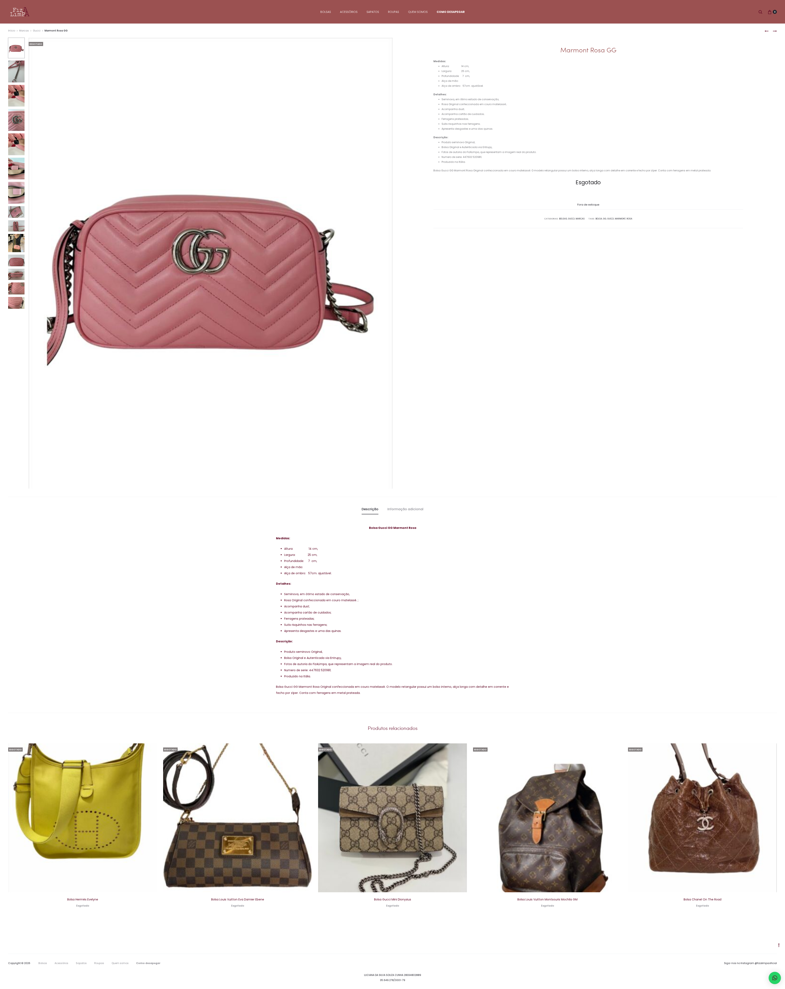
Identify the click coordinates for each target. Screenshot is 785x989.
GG (604, 218)
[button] (775, 978)
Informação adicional (405, 509)
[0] (770, 12)
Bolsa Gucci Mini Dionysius (392, 899)
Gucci (36, 30)
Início (11, 30)
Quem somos (418, 12)
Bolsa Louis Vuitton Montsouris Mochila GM (547, 899)
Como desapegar (451, 12)
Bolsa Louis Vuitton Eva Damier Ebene (237, 899)
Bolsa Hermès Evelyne (82, 899)
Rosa (629, 218)
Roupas (393, 12)
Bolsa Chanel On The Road (702, 899)
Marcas (24, 30)
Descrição (370, 509)
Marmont (620, 218)
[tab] (370, 509)
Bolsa (598, 218)
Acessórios (349, 12)
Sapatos (373, 12)
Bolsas (325, 12)
